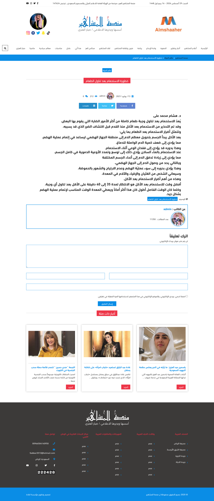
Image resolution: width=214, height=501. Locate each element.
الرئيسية (204, 48)
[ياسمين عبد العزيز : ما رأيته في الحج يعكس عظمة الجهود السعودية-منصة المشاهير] (162, 344)
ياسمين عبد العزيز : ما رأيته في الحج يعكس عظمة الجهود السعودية (162, 368)
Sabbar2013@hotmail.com (42, 452)
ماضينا (32, 48)
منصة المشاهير (152, 494)
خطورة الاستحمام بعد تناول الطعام (162, 198)
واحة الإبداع (151, 48)
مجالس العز (90, 48)
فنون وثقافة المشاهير (124, 48)
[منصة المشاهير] (100, 24)
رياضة (139, 48)
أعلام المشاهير (190, 48)
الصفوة (163, 48)
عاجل (68, 48)
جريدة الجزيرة (180, 455)
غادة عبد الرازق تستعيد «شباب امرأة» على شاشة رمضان (107, 368)
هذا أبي (78, 48)
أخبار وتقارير (175, 48)
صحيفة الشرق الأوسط (176, 449)
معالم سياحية (45, 48)
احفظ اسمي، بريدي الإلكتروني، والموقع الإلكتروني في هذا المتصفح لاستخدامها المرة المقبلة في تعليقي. (141, 296)
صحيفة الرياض (179, 443)
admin (102, 95)
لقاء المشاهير (104, 48)
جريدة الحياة (180, 461)
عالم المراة (107, 70)
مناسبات (58, 48)
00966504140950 (40, 443)
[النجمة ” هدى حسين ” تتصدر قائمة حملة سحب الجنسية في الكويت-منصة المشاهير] (51, 344)
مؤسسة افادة (32, 494)
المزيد (181, 387)
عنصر (150, 443)
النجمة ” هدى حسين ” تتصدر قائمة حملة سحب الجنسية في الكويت (53, 368)
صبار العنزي (20, 48)
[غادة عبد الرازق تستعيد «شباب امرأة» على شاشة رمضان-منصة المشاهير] (107, 344)
